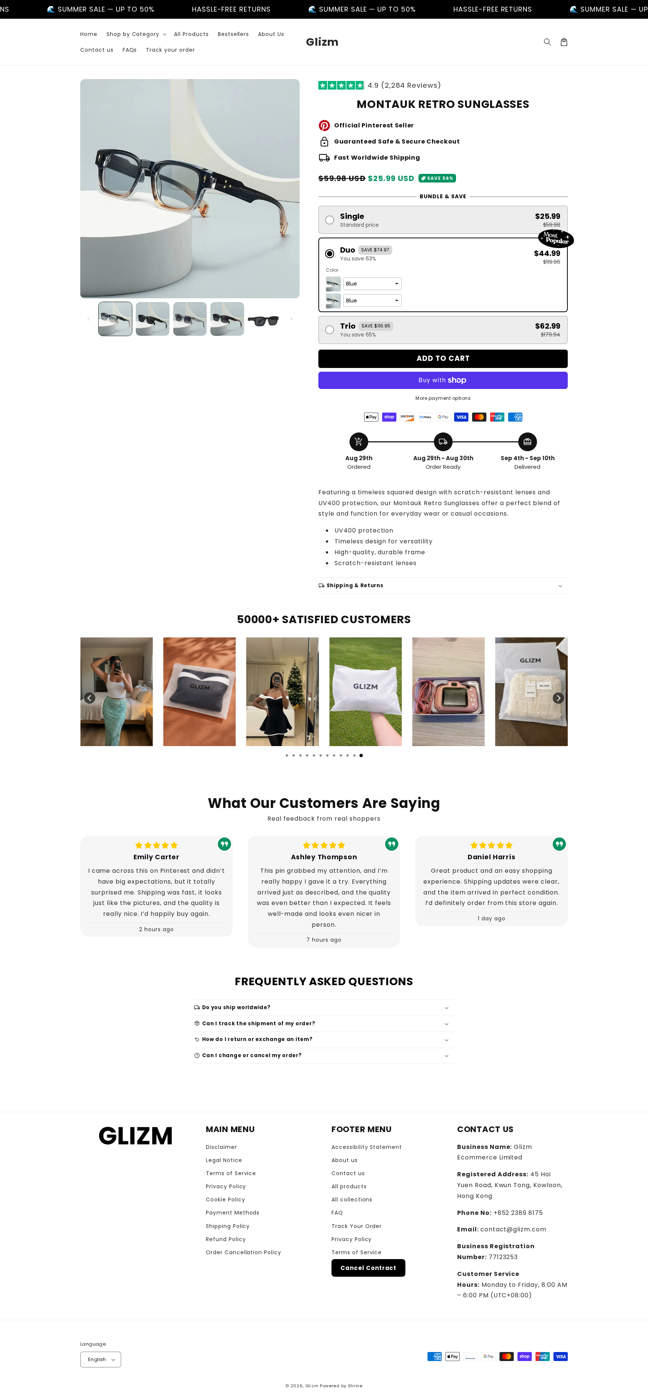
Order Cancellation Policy (243, 1252)
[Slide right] (291, 319)
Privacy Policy (226, 1186)
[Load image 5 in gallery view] (264, 318)
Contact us (348, 1173)
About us (345, 1160)
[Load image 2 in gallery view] (152, 318)
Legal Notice (224, 1160)
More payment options (443, 398)
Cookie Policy (225, 1199)
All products (349, 1186)
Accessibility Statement (367, 1147)
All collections (352, 1199)
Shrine (355, 1386)
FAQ (337, 1212)
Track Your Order (357, 1226)
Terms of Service (231, 1173)
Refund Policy (226, 1239)
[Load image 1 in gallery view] (115, 318)
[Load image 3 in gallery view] (190, 318)
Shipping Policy (228, 1226)
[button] (136, 34)
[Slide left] (88, 319)
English (97, 1359)
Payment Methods (233, 1212)
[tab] (287, 755)
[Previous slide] (89, 698)
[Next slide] (558, 698)
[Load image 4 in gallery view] (227, 318)
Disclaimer (221, 1147)
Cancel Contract (368, 1268)
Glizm (312, 1386)
